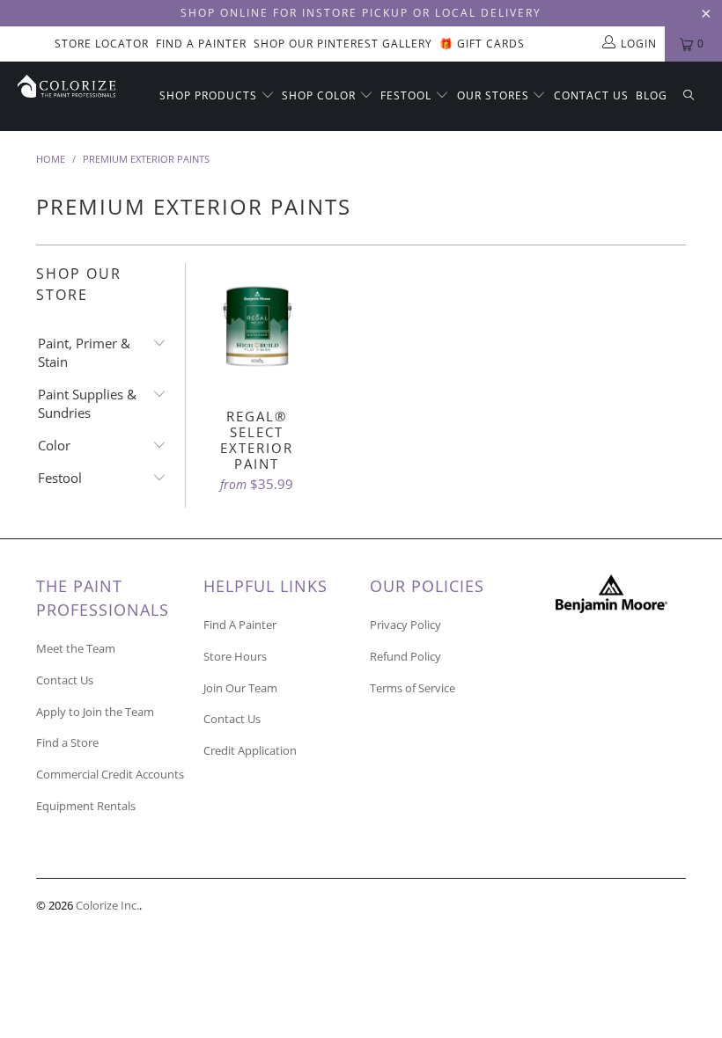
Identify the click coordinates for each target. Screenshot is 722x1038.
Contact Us (591, 95)
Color (54, 445)
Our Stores (495, 95)
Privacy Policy (405, 624)
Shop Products (210, 95)
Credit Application (250, 750)
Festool (407, 95)
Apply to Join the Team (95, 712)
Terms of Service (412, 688)
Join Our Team (240, 688)
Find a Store (67, 742)
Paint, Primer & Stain (84, 352)
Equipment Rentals (86, 806)
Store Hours (235, 656)
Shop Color (320, 95)
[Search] (688, 96)
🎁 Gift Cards (482, 43)
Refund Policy (405, 656)
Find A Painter (201, 43)
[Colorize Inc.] (66, 86)
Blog (651, 95)
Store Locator (102, 43)
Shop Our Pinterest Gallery (343, 43)
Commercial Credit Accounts (110, 774)
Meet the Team (75, 648)
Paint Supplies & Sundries (87, 403)
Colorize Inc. (107, 905)
